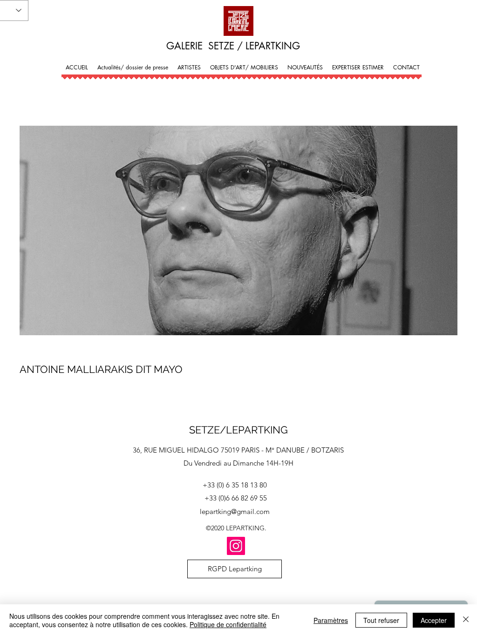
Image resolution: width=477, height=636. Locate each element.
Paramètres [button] (330, 620)
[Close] (465, 620)
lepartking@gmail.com (235, 511)
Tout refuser (381, 620)
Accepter (434, 620)
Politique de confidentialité (228, 624)
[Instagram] (236, 546)
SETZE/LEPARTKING (238, 430)
